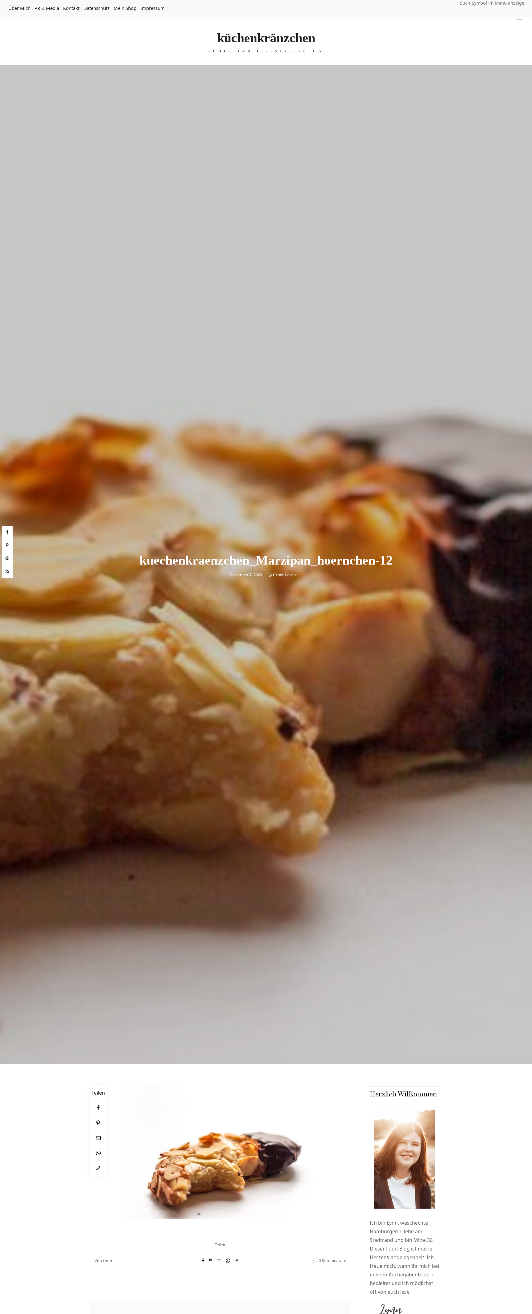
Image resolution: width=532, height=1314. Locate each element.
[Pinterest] (98, 1122)
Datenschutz (96, 8)
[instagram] (7, 558)
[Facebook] (98, 1107)
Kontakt (71, 8)
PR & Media (46, 8)
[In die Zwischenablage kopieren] (98, 1168)
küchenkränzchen (266, 38)
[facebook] (7, 532)
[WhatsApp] (98, 1153)
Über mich (19, 8)
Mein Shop (125, 8)
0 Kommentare (332, 1260)
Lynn (107, 1260)
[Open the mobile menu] (519, 17)
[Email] (98, 1137)
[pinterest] (7, 545)
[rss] (7, 571)
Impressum (152, 8)
